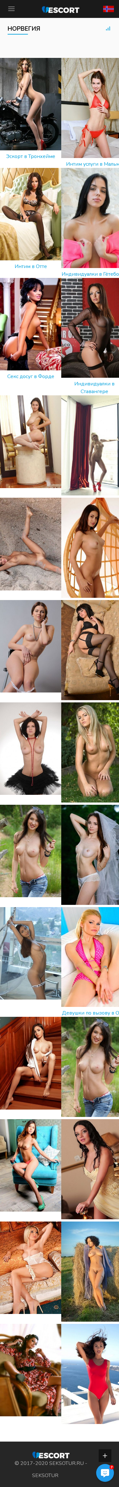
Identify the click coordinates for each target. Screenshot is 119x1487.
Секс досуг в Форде (30, 376)
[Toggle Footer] (105, 1455)
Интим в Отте (31, 266)
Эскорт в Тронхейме (30, 156)
